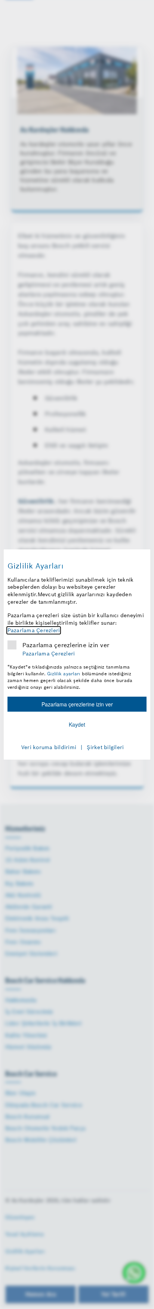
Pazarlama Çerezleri (33, 630)
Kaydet (77, 724)
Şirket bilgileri (105, 747)
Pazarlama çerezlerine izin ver (66, 645)
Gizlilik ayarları (63, 673)
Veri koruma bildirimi (48, 747)
